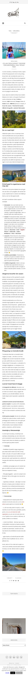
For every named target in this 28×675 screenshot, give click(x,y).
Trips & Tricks (14, 61)
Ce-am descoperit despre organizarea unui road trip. (14, 65)
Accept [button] (12, 673)
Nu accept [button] (19, 673)
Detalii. (8, 673)
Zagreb (22, 229)
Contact (17, 663)
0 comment (18, 578)
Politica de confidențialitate (14, 665)
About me (11, 663)
